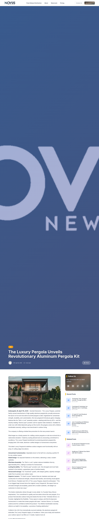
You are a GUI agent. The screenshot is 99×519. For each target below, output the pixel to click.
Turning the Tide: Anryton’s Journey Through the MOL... (79, 399)
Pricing (62, 3)
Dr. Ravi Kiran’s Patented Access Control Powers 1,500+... (81, 444)
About (46, 3)
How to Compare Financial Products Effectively (79, 467)
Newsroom (54, 3)
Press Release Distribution (34, 3)
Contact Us (79, 3)
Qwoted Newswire (35, 411)
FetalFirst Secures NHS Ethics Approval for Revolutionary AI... (80, 431)
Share (87, 362)
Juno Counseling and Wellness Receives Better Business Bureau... (80, 423)
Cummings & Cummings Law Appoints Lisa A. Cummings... (80, 407)
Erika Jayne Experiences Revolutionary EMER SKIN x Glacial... (79, 461)
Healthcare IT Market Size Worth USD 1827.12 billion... (81, 452)
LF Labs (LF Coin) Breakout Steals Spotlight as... (79, 414)
